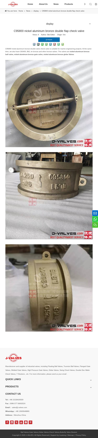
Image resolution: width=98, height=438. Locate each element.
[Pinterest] (30, 422)
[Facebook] (7, 422)
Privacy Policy (81, 435)
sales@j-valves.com (19, 407)
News (56, 4)
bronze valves (52, 51)
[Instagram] (26, 422)
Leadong (62, 435)
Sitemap (70, 435)
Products (69, 4)
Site (64, 35)
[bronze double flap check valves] (49, 147)
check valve (45, 49)
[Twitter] (16, 422)
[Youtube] (21, 422)
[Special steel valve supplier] (13, 357)
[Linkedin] (12, 422)
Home (30, 4)
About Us (43, 4)
